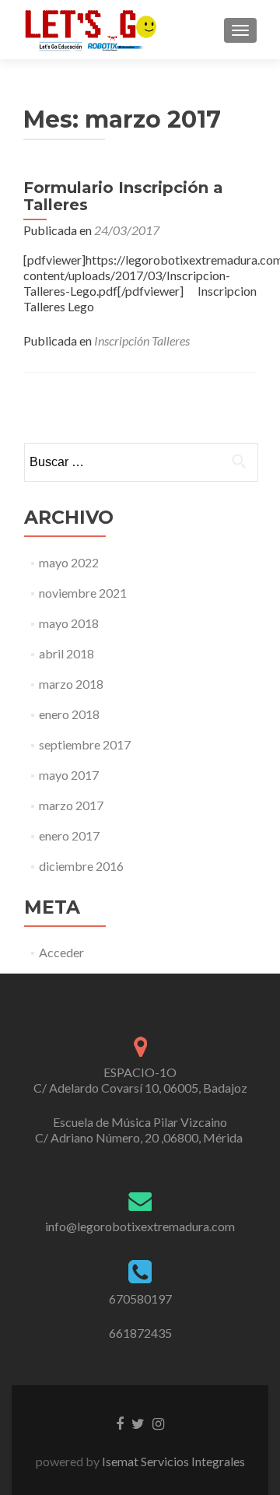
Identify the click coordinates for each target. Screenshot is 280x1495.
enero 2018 (69, 714)
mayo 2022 (69, 562)
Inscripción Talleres (142, 340)
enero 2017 (69, 835)
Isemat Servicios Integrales (172, 1461)
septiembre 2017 (85, 744)
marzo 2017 (71, 805)
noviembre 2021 (83, 592)
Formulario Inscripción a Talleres (123, 196)
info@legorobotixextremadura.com (140, 1226)
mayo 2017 (69, 774)
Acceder (61, 952)
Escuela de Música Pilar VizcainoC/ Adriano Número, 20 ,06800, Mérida (140, 1129)
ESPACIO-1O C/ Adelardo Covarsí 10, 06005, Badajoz (140, 1080)
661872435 (140, 1332)
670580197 (140, 1298)
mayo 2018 (69, 623)
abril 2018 (66, 653)
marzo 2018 (71, 683)
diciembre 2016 (81, 865)
